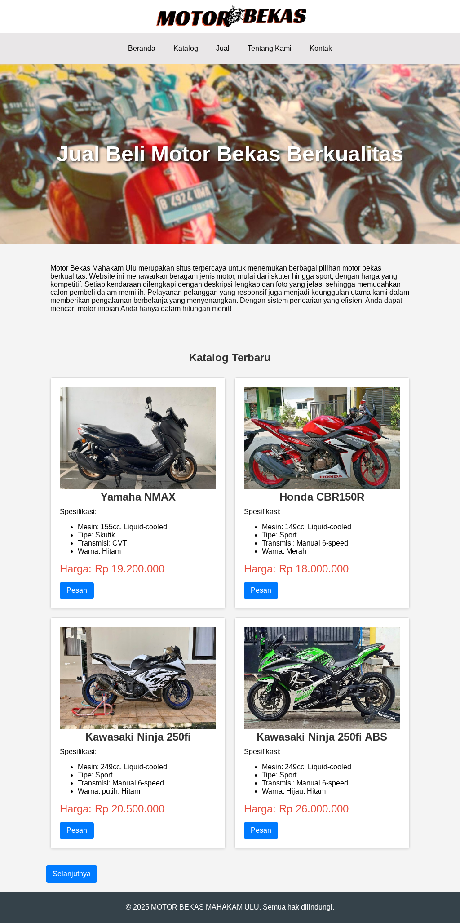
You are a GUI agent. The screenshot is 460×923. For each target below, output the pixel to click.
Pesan (76, 590)
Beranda (141, 48)
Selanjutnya (72, 874)
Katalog (185, 48)
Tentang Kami (270, 48)
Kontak (321, 48)
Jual (223, 48)
